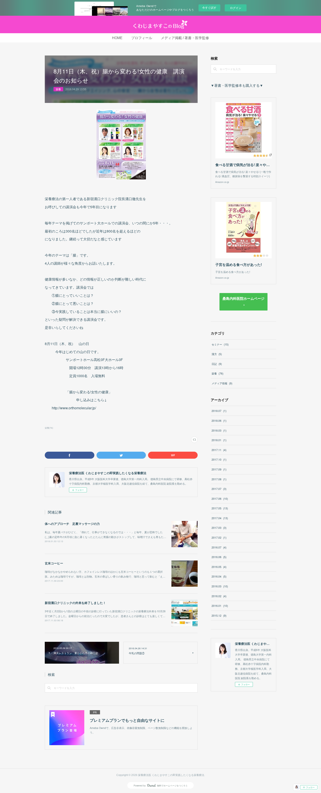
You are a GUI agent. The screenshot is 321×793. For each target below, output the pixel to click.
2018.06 (219, 420)
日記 (217, 364)
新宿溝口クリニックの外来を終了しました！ (75, 602)
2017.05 (220, 508)
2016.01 (220, 605)
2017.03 (219, 527)
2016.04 (219, 576)
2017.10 (219, 459)
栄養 (58, 89)
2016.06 (219, 557)
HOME (117, 38)
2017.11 (219, 450)
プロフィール (141, 38)
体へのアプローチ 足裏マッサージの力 (72, 523)
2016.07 (219, 547)
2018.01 (219, 440)
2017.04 (220, 518)
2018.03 (219, 430)
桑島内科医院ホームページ (243, 298)
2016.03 (220, 586)
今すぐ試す (209, 7)
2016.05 (219, 567)
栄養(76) (49, 427)
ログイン (235, 8)
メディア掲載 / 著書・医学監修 (185, 38)
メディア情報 (222, 383)
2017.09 (219, 469)
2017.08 (219, 479)
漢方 (217, 354)
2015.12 (219, 615)
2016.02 (219, 596)
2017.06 (220, 498)
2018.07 (219, 411)
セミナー (220, 344)
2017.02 (219, 537)
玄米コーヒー (54, 563)
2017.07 (219, 489)
